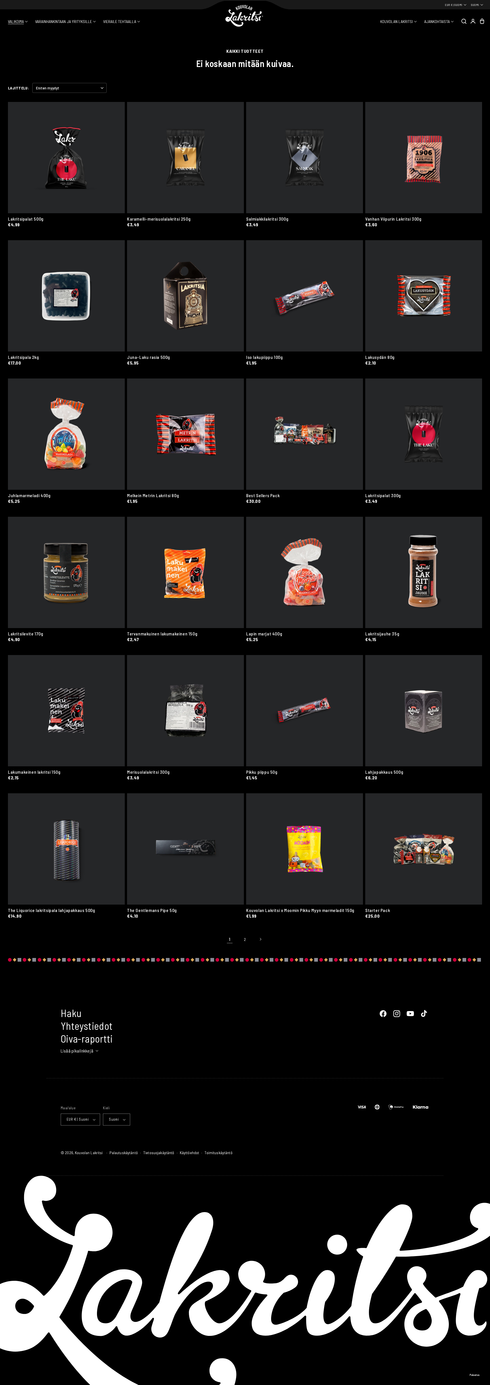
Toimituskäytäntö (218, 1152)
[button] (18, 21)
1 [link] (230, 939)
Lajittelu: (18, 87)
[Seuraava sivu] (260, 939)
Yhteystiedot (87, 1025)
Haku (71, 1013)
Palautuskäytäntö (123, 1152)
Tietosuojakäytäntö (158, 1152)
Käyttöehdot (189, 1152)
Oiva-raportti (87, 1038)
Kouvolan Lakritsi (89, 1152)
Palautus (475, 1374)
